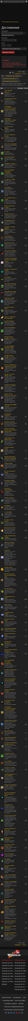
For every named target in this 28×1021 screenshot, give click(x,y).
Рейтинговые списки (21, 989)
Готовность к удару (9, 179)
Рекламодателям (8, 1000)
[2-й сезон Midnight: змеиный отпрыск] (2, 349)
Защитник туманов (9, 542)
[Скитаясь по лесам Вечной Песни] (2, 847)
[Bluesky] (11, 1013)
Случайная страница (11, 1003)
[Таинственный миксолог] (2, 93)
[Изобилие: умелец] (2, 893)
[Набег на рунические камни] (2, 636)
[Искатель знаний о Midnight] (2, 868)
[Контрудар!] (2, 860)
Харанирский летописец (7, 414)
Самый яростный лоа (10, 921)
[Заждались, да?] (2, 808)
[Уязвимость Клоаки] (2, 165)
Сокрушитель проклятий (7, 642)
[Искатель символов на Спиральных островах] (2, 368)
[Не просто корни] (2, 500)
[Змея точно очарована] (2, 146)
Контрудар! (7, 859)
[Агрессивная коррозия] (2, 286)
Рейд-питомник (8, 463)
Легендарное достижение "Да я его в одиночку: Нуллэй (10, 708)
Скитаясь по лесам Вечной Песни (9, 845)
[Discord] (6, 1013)
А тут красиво (8, 761)
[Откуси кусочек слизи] (2, 820)
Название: (5, 31)
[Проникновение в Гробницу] (2, 839)
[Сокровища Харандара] (2, 629)
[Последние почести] (2, 222)
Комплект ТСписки (7, 981)
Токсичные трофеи (9, 157)
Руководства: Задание (21, 973)
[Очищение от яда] (2, 755)
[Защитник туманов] (2, 545)
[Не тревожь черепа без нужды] (2, 702)
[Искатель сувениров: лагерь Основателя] (2, 683)
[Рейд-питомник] (2, 465)
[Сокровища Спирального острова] (2, 121)
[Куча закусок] (2, 191)
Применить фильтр (8, 52)
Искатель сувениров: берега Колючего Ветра (9, 794)
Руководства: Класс (8, 963)
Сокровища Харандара (10, 628)
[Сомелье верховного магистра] (2, 831)
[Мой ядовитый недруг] (2, 293)
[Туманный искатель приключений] (2, 441)
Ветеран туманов (9, 321)
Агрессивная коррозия (10, 283)
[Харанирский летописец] (2, 416)
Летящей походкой (9, 480)
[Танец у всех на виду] (2, 253)
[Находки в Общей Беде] (2, 787)
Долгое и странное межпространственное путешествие (10, 430)
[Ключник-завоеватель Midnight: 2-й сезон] (2, 936)
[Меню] (1, 1)
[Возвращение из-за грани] (2, 599)
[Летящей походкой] (2, 483)
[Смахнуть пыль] (2, 569)
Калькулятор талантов (8, 979)
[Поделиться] (26, 1)
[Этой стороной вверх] (2, 876)
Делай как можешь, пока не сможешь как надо (10, 575)
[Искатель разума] (2, 855)
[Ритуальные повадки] (2, 388)
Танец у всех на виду (9, 250)
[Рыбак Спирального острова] (2, 208)
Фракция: (4, 38)
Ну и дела (6, 151)
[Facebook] (14, 1013)
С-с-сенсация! (7, 512)
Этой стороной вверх (10, 875)
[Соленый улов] (2, 238)
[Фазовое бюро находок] (2, 724)
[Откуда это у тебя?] (2, 769)
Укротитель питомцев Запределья (10, 926)
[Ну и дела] (2, 153)
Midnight (4, 984)
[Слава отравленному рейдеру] (2, 537)
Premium (20, 1003)
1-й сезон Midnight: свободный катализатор (9, 661)
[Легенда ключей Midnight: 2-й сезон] (2, 358)
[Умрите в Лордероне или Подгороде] (2, 317)
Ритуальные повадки (9, 384)
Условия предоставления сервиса (14, 1009)
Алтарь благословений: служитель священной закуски (10, 260)
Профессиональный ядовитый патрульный (10, 457)
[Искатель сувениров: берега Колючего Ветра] (2, 797)
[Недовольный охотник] (2, 901)
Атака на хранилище (9, 327)
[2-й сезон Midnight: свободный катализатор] (2, 173)
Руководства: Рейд (7, 976)
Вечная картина (8, 588)
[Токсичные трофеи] (2, 158)
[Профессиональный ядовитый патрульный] (2, 458)
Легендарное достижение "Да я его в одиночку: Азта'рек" (10, 108)
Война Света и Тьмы (9, 528)
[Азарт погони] (2, 607)
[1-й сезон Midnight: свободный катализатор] (2, 663)
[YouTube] (17, 1013)
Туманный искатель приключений (9, 438)
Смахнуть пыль (8, 567)
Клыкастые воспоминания (8, 489)
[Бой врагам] (2, 507)
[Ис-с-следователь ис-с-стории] (2, 200)
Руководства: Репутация (21, 976)
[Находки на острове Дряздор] (2, 230)
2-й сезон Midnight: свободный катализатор (9, 171)
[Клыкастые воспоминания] (2, 491)
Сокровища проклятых (10, 98)
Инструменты (17, 997)
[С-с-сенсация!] (2, 514)
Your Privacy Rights (20, 1000)
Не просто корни (8, 497)
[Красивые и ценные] (2, 423)
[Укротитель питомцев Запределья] (2, 928)
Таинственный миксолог (8, 91)
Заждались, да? (8, 805)
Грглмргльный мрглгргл (10, 669)
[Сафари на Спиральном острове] (2, 271)
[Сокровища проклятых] (2, 101)
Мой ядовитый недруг (10, 291)
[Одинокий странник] (2, 301)
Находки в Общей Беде (10, 785)
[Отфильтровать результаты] (13, 72)
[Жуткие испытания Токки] (2, 622)
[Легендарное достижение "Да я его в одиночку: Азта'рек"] (2, 111)
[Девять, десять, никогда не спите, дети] (2, 398)
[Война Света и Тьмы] (2, 530)
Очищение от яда (9, 753)
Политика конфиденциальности (14, 1006)
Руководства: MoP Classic (21, 960)
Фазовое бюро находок (10, 720)
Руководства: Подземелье (21, 968)
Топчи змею (7, 277)
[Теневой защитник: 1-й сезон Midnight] (2, 778)
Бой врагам (7, 505)
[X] (8, 1013)
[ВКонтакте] (22, 1013)
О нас (24, 997)
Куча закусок (7, 187)
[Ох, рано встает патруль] (2, 129)
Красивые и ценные (9, 422)
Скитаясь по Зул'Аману (10, 881)
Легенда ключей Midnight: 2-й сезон (9, 356)
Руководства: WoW (8, 960)
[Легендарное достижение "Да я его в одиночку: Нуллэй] (2, 712)
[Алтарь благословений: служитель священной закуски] (2, 262)
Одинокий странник (9, 298)
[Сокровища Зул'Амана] (2, 738)
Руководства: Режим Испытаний (21, 984)
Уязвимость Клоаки (9, 163)
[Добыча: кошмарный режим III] (2, 912)
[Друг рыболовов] (2, 732)
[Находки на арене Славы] (2, 450)
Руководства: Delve (7, 965)
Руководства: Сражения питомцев (21, 979)
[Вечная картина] (2, 591)
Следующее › (17, 73)
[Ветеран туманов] (2, 323)
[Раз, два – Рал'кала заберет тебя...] (2, 378)
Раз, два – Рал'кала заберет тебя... (9, 374)
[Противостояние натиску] (2, 522)
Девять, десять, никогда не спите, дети (10, 394)
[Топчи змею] (2, 279)
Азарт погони (8, 604)
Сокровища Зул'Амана (10, 737)
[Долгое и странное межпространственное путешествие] (2, 431)
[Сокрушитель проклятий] (2, 644)
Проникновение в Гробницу (9, 838)
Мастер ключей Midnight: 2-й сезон (9, 337)
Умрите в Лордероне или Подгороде (9, 317)
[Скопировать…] (10, 72)
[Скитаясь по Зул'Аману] (2, 884)
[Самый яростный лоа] (2, 922)
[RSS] (19, 1013)
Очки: (3, 43)
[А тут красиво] (2, 763)
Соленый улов (8, 236)
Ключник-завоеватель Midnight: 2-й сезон (10, 933)
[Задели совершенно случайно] (2, 693)
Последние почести (9, 220)
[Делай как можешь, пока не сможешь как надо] (2, 580)
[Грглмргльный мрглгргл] (2, 673)
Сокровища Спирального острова (10, 119)
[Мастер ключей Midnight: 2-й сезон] (2, 340)
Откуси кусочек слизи (10, 815)
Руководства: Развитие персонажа (8, 968)
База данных (6, 22)
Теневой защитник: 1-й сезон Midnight (10, 774)
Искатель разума (8, 854)
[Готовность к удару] (2, 182)
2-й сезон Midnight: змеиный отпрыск (9, 346)
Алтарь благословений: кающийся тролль (10, 743)
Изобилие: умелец (9, 889)
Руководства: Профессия (8, 973)
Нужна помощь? (7, 997)
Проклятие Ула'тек (9, 214)
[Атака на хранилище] (2, 330)
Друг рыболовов (8, 731)
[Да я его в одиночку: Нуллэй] (2, 474)
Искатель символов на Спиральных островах (10, 365)
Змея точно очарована (10, 144)
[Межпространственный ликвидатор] (2, 653)
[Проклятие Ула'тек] (2, 215)
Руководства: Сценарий (21, 981)
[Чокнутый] (2, 557)
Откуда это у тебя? (9, 767)
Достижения (14, 22)
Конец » (24, 73)
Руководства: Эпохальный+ (8, 971)
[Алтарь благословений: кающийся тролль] (2, 746)
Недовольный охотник (10, 899)
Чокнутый (6, 550)
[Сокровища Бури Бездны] (2, 614)
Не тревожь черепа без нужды (9, 700)
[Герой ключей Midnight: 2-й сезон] (2, 407)
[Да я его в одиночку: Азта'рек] (2, 137)
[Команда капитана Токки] (2, 310)
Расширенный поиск (8, 35)
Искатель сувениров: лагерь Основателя (9, 679)
